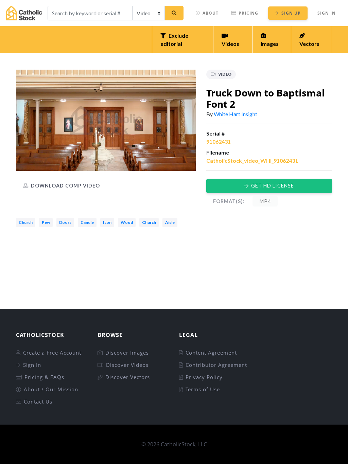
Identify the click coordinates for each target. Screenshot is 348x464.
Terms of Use (203, 389)
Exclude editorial (174, 39)
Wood (127, 222)
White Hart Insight (235, 114)
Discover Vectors (127, 377)
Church (26, 222)
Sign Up (291, 13)
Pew (46, 222)
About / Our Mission (51, 389)
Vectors (309, 43)
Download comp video (65, 186)
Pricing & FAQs (44, 377)
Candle (87, 222)
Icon (107, 222)
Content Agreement (211, 352)
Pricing (248, 13)
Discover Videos (127, 364)
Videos (230, 43)
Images (270, 43)
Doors (65, 222)
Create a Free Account (52, 352)
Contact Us (38, 401)
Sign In (326, 13)
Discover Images (127, 352)
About (211, 13)
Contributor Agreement (216, 364)
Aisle (170, 222)
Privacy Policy (204, 377)
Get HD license (272, 186)
